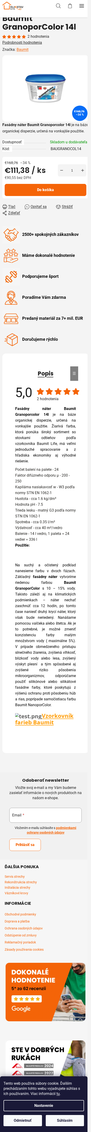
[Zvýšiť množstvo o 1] (82, 170)
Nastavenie (43, 1105)
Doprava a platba (17, 921)
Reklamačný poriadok (20, 942)
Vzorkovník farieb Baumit (44, 719)
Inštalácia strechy (17, 887)
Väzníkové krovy (16, 893)
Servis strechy (15, 876)
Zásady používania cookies (24, 949)
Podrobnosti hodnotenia (22, 42)
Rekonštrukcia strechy (21, 882)
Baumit (22, 49)
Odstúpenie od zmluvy (21, 935)
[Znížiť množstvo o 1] (61, 170)
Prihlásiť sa (25, 845)
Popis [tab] (45, 373)
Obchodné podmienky (20, 914)
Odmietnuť (23, 1120)
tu (58, 1093)
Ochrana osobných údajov (24, 928)
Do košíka (45, 190)
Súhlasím (65, 1120)
